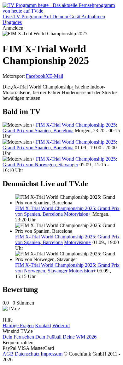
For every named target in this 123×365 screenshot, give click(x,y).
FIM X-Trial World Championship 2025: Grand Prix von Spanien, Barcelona (60, 127)
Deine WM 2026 (80, 336)
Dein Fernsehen (18, 336)
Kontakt (43, 325)
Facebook (35, 76)
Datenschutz (27, 353)
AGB (8, 353)
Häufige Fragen (18, 325)
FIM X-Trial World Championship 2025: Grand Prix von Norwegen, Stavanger (60, 161)
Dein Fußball (48, 336)
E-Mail (56, 76)
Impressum (51, 353)
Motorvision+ (77, 214)
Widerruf (61, 325)
